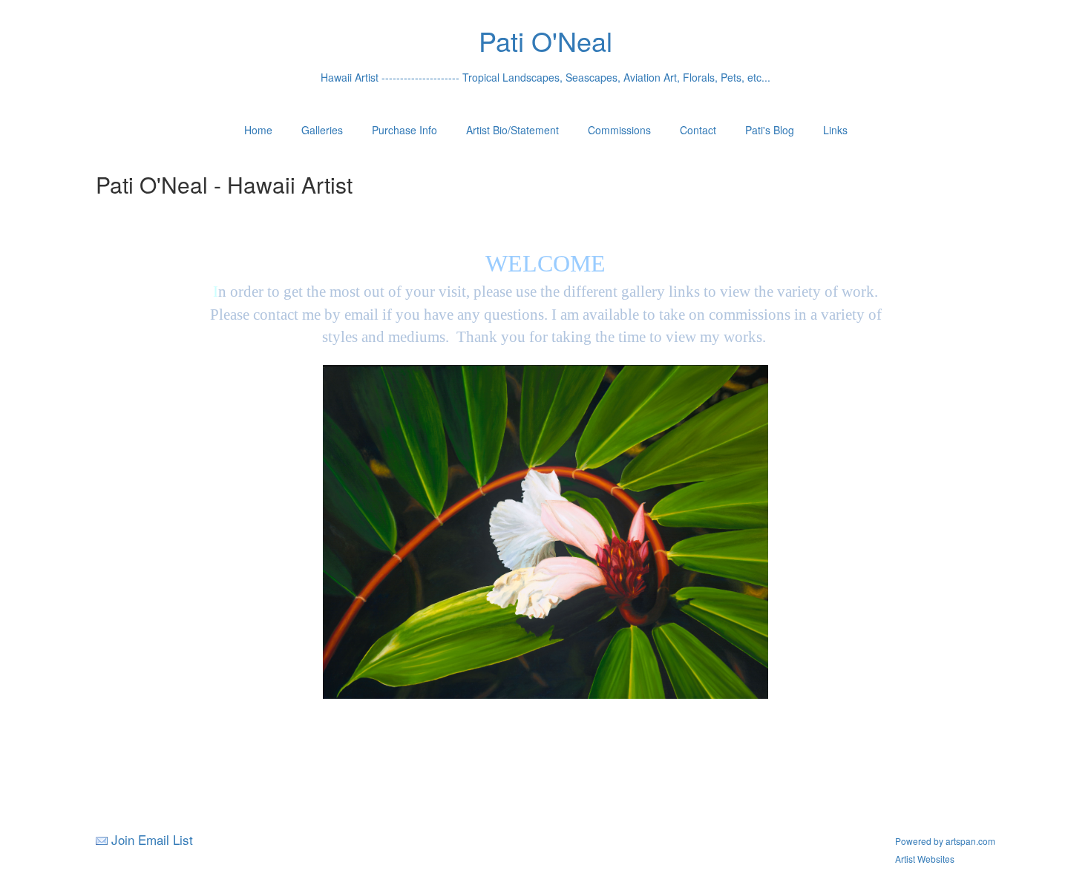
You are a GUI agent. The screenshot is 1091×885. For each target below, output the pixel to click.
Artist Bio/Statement (512, 129)
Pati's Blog (769, 129)
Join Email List (152, 839)
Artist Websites (924, 858)
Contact (698, 129)
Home (258, 129)
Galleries (322, 129)
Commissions (619, 129)
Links (835, 129)
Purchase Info (404, 129)
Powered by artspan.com (945, 841)
